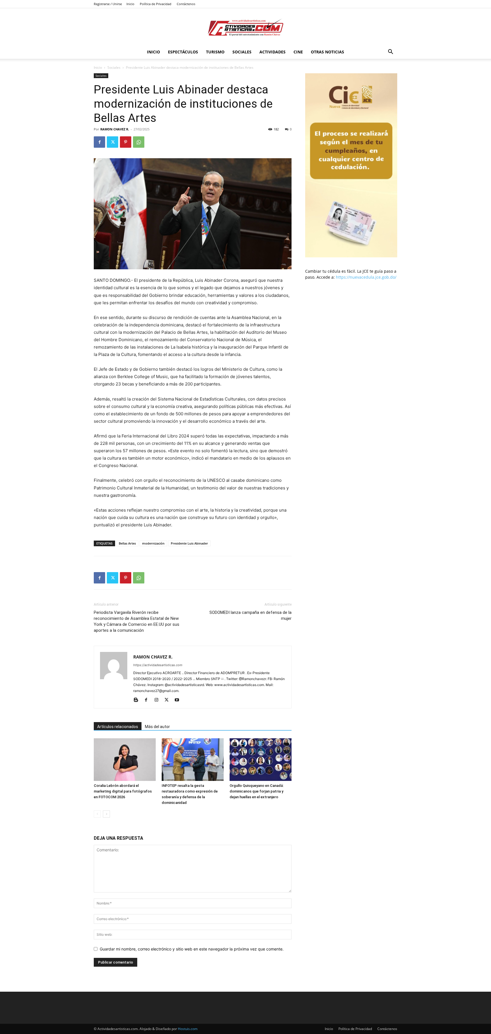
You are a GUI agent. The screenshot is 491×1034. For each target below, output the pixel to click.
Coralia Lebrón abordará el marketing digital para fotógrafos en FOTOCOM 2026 (123, 791)
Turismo (215, 52)
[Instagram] (158, 700)
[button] (390, 52)
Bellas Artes (127, 543)
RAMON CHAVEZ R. (114, 129)
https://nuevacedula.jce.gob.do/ (366, 277)
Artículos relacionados (117, 726)
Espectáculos (183, 52)
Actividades (272, 52)
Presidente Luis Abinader (189, 543)
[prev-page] (97, 814)
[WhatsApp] (138, 142)
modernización (153, 543)
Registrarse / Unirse (108, 4)
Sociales (241, 52)
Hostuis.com (187, 1028)
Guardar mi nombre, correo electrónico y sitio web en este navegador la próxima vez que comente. (192, 949)
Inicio (130, 4)
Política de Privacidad (155, 4)
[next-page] (106, 814)
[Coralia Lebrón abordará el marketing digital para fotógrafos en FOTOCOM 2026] (125, 759)
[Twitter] (112, 142)
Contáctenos (186, 4)
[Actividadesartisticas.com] (245, 27)
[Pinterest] (125, 142)
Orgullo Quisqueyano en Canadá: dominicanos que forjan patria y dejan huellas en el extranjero (257, 791)
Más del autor (157, 726)
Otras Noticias (327, 52)
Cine (298, 52)
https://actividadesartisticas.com (157, 665)
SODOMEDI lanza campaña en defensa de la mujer (250, 615)
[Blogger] (138, 700)
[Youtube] (179, 700)
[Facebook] (99, 142)
